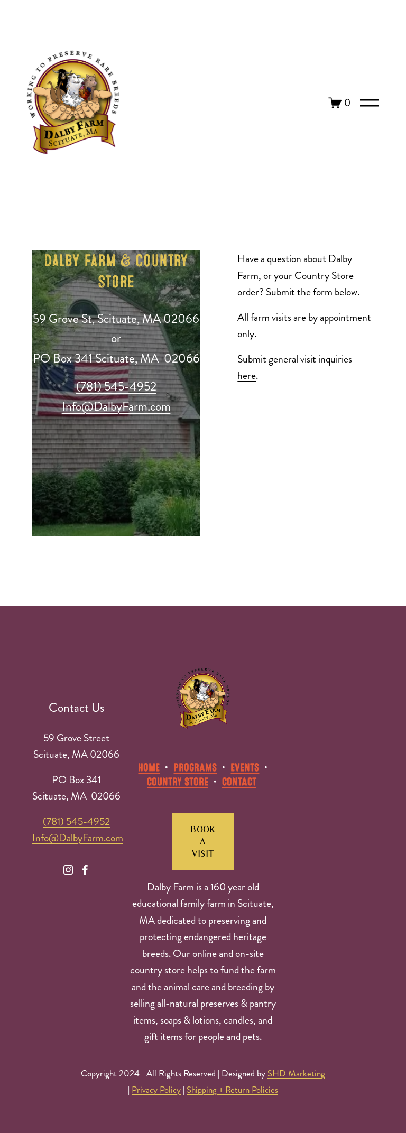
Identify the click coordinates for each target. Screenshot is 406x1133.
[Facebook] (85, 870)
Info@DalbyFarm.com (77, 838)
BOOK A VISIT (202, 841)
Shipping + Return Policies (232, 1090)
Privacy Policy (156, 1090)
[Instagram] (68, 870)
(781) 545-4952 (76, 821)
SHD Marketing (296, 1074)
